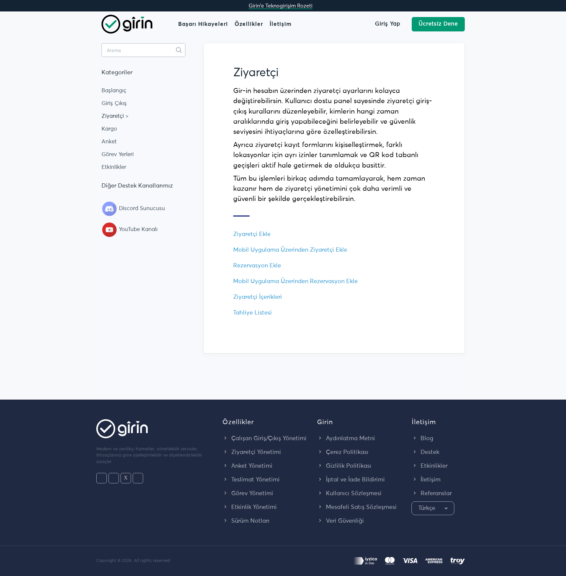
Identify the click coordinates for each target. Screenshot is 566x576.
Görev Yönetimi (251, 493)
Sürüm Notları (250, 521)
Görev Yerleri (118, 154)
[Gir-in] (127, 23)
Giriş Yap (387, 24)
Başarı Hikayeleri (203, 24)
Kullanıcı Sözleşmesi (353, 493)
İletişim (281, 24)
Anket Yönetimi (251, 466)
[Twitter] (126, 478)
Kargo (109, 129)
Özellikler (249, 24)
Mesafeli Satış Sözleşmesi (360, 507)
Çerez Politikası (346, 452)
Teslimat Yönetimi (255, 480)
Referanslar (435, 493)
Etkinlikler (114, 167)
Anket (109, 142)
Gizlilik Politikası (347, 466)
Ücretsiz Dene (438, 24)
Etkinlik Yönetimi (253, 507)
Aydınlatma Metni (349, 438)
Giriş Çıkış (114, 103)
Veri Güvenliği (344, 521)
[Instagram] (113, 478)
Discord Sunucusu (141, 208)
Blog (426, 438)
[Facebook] (101, 478)
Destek (429, 452)
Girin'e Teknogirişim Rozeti (280, 6)
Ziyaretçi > (115, 116)
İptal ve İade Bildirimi (354, 480)
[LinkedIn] (138, 478)
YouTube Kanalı (137, 229)
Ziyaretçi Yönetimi (255, 452)
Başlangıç (114, 91)
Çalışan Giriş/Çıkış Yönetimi (268, 438)
